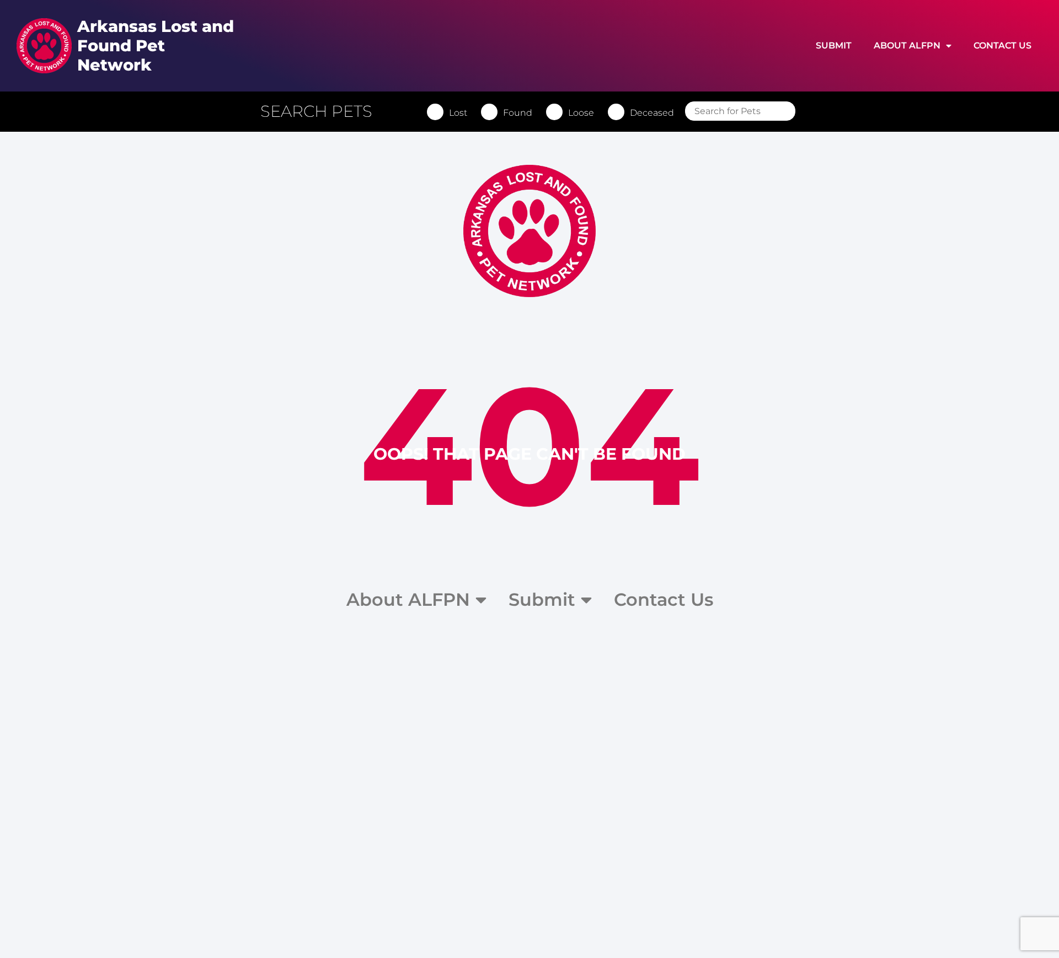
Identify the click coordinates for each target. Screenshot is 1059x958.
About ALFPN (907, 45)
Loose (581, 112)
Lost (458, 112)
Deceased (652, 112)
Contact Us (1002, 45)
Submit (834, 45)
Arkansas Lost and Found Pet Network (155, 45)
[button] (322, 111)
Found (517, 112)
